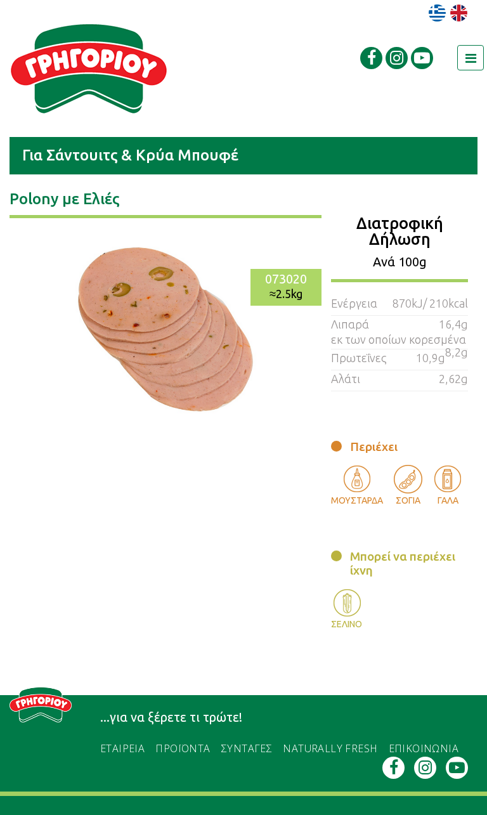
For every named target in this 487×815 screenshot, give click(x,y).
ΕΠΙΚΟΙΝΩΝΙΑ (423, 748)
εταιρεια (122, 748)
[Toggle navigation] (470, 57)
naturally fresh (330, 748)
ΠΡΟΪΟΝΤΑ (182, 748)
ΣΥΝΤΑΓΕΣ (246, 748)
